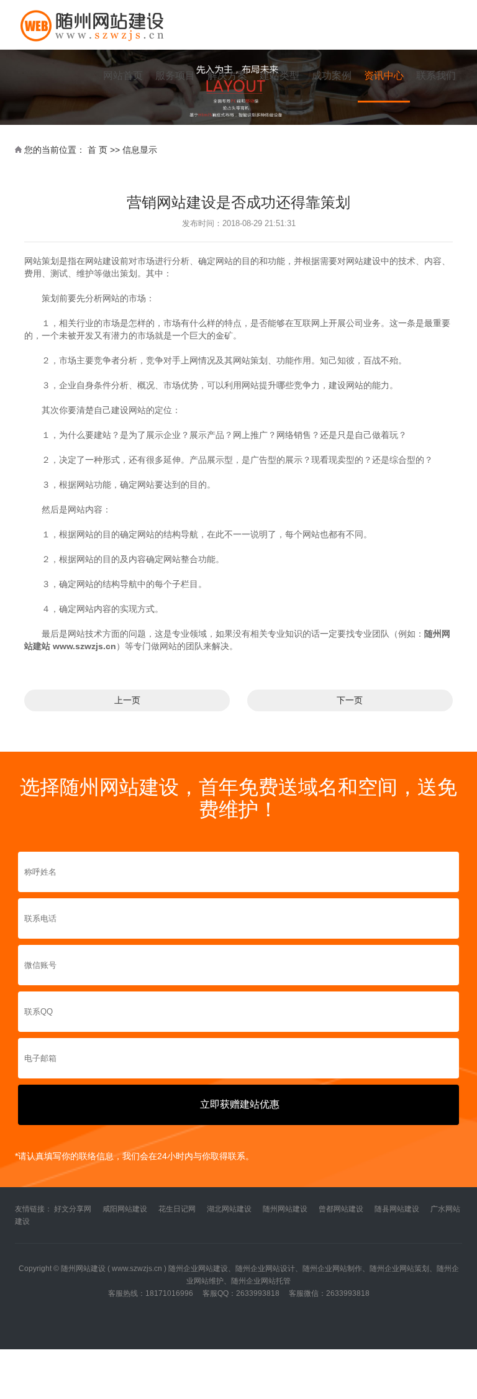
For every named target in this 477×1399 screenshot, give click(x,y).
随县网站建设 (397, 1209)
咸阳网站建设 (124, 1209)
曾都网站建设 (341, 1209)
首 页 (97, 150)
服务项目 (175, 75)
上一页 (127, 700)
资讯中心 (384, 75)
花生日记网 (177, 1209)
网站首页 (123, 75)
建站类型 (279, 75)
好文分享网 (72, 1209)
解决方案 (227, 75)
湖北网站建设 (229, 1209)
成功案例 (332, 75)
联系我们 (436, 75)
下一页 (350, 700)
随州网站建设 (285, 1209)
